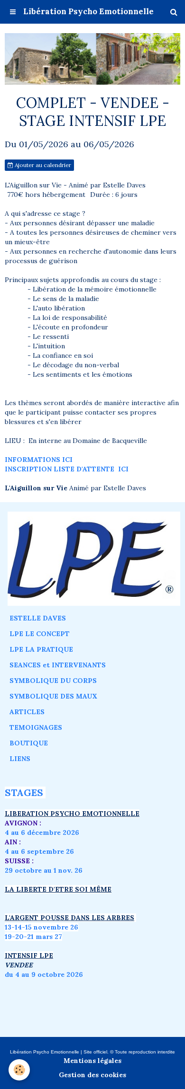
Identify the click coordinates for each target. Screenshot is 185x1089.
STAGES (24, 792)
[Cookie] (19, 1069)
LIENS (19, 758)
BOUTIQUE (28, 743)
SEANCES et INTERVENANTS (57, 665)
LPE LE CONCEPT (39, 633)
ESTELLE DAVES (37, 618)
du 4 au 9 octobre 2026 (44, 974)
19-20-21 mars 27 (33, 936)
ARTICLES (27, 712)
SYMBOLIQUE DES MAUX (53, 696)
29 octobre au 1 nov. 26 (44, 870)
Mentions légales (92, 1060)
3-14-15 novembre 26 (43, 927)
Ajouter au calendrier (42, 164)
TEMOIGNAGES (35, 727)
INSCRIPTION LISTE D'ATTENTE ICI (67, 469)
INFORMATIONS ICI (39, 459)
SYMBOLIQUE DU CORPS (53, 680)
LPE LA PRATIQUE (41, 649)
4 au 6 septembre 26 (39, 851)
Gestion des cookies (92, 1075)
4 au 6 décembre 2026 (42, 832)
